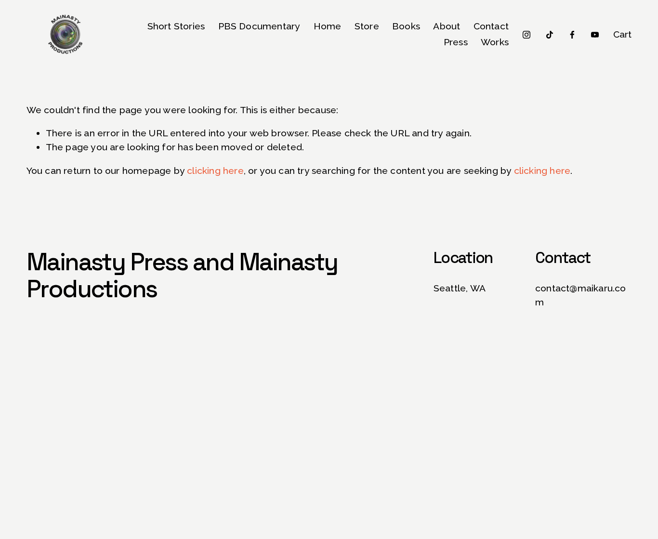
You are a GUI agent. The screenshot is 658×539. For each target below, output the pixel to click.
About (446, 26)
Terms (261, 533)
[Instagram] (526, 34)
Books (406, 26)
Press (456, 42)
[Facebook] (572, 34)
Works (495, 42)
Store (367, 26)
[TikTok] (549, 34)
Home (328, 26)
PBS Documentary (259, 26)
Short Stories (176, 26)
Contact (491, 26)
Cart (622, 34)
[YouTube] (595, 34)
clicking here (215, 170)
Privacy (232, 533)
